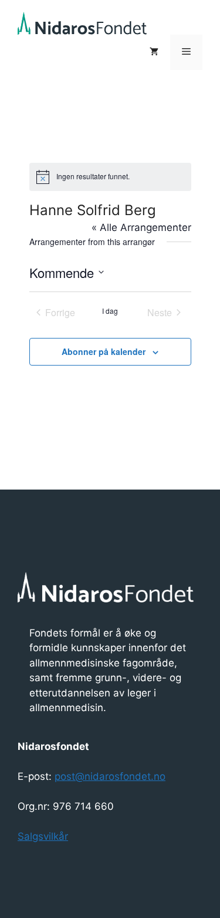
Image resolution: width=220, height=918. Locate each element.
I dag (110, 311)
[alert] (110, 177)
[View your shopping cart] (154, 52)
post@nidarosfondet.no (110, 776)
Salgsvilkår (43, 836)
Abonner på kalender (103, 351)
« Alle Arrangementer (141, 227)
